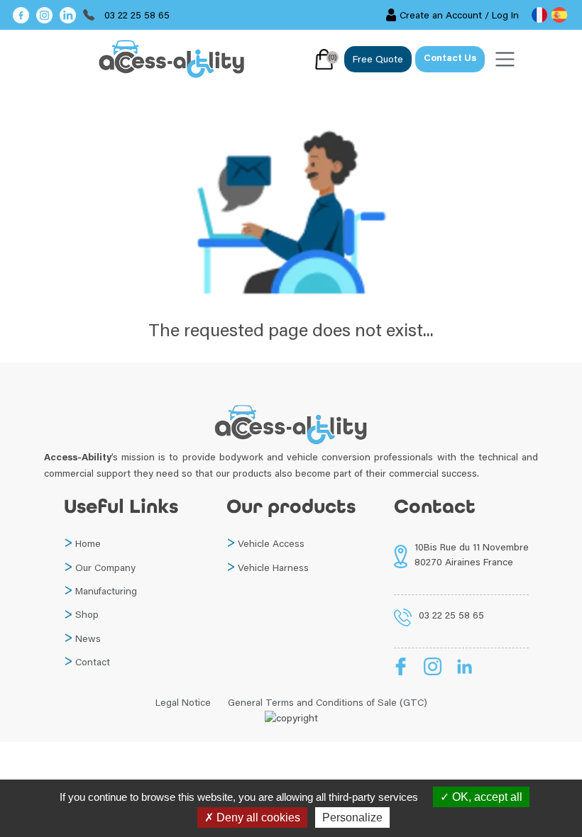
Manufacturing (106, 590)
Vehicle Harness (273, 567)
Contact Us (450, 59)
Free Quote (378, 58)
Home (88, 543)
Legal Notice (183, 702)
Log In (505, 15)
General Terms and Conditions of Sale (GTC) (327, 702)
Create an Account (441, 15)
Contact (92, 661)
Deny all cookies (257, 817)
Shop (87, 614)
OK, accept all (485, 797)
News (88, 638)
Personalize (352, 817)
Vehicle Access (271, 543)
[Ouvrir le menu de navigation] (505, 59)
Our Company (105, 567)
